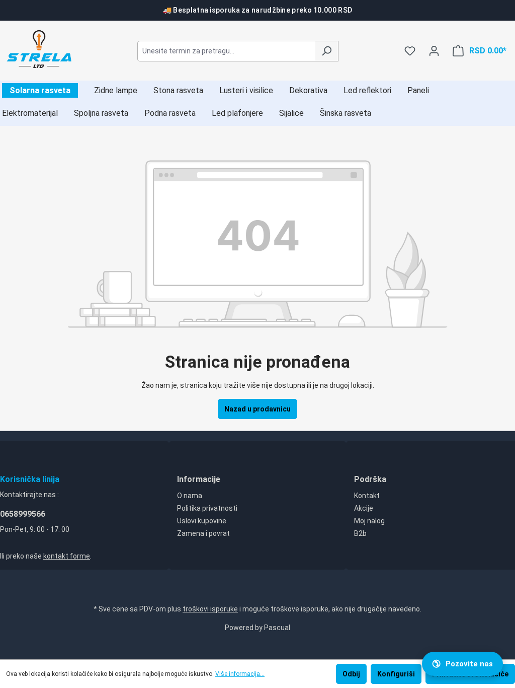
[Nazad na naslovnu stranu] (39, 49)
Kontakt (367, 496)
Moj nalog (369, 521)
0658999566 (22, 514)
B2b (360, 533)
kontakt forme (66, 556)
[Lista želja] (410, 51)
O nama (189, 496)
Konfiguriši (396, 674)
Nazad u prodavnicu (257, 409)
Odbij (351, 674)
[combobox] (226, 51)
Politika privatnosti (207, 508)
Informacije (198, 479)
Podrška (370, 479)
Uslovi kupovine (201, 521)
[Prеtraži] (326, 51)
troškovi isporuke (210, 609)
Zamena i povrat (203, 533)
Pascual (277, 628)
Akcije (363, 508)
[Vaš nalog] (434, 51)
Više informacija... (240, 673)
